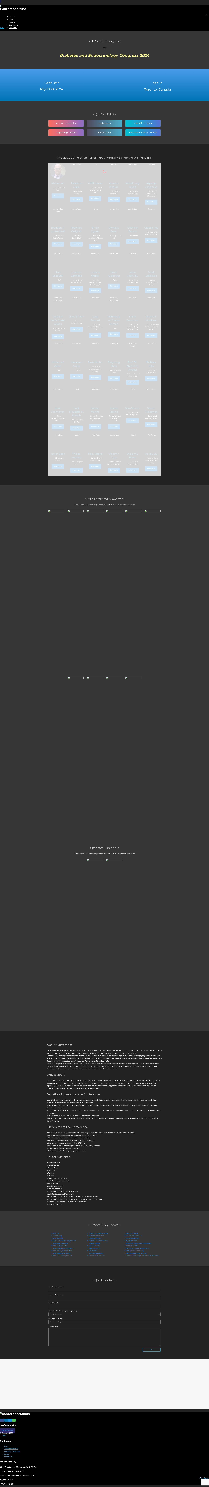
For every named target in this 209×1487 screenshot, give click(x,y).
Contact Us (13, 28)
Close (12, 16)
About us (12, 22)
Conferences (13, 25)
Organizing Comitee (66, 133)
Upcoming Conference (12, 1451)
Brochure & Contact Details (143, 133)
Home (11, 19)
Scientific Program (143, 123)
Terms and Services (11, 1449)
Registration (104, 123)
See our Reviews (7, 1430)
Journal (6, 1454)
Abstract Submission (66, 123)
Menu (2, 28)
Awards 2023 (104, 133)
